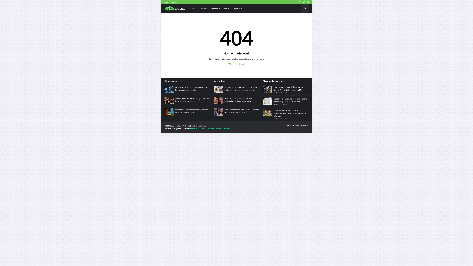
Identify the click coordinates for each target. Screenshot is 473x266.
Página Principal (238, 64)
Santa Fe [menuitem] (202, 8)
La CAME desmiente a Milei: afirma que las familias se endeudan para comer (241, 88)
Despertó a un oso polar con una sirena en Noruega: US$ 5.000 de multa (290, 100)
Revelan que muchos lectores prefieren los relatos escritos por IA (191, 111)
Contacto (173, 2)
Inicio (166, 2)
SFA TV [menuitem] (226, 8)
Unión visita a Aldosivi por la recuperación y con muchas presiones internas (290, 113)
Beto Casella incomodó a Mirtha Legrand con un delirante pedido (241, 111)
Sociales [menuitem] (214, 8)
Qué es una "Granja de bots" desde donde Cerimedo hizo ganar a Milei (288, 88)
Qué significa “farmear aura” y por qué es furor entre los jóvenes (192, 99)
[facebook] (299, 2)
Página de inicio (293, 125)
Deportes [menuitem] (236, 8)
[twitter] (303, 2)
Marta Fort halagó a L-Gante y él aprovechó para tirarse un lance (238, 99)
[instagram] (307, 2)
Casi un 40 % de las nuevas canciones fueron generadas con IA (191, 88)
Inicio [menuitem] (192, 8)
